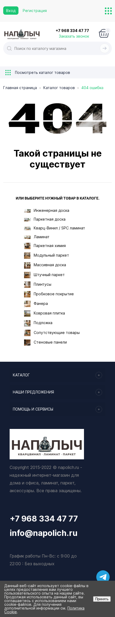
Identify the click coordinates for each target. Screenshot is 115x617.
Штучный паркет (49, 274)
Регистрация (35, 10)
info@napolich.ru (44, 533)
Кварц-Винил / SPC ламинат (59, 228)
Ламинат (41, 236)
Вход (11, 10)
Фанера (41, 303)
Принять (102, 599)
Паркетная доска (50, 219)
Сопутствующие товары (57, 332)
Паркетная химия (50, 245)
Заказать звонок (74, 36)
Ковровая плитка (49, 313)
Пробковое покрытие (54, 294)
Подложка (43, 322)
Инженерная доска (51, 210)
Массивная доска (50, 264)
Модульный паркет (51, 255)
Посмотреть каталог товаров (42, 72)
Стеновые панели (50, 342)
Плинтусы (42, 284)
